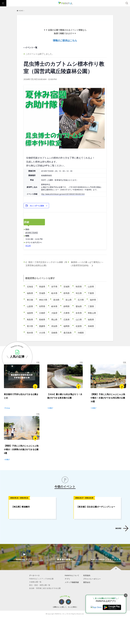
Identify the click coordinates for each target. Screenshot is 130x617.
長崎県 (91, 326)
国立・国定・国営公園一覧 (39, 585)
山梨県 (30, 306)
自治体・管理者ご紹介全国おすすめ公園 (45, 588)
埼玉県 (28, 245)
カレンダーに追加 (37, 205)
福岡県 (66, 326)
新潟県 (56, 299)
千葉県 (91, 293)
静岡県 (66, 306)
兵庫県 (66, 313)
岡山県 (54, 319)
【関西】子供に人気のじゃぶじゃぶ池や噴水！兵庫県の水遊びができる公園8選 (21, 449)
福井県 (93, 299)
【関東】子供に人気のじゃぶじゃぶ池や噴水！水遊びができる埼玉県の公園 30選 (108, 398)
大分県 (42, 332)
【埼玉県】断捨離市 (21, 506)
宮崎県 (54, 332)
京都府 (42, 313)
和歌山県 (92, 313)
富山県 (69, 299)
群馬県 (66, 293)
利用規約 (86, 575)
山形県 (91, 286)
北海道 (30, 286)
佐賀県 (79, 326)
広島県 (66, 319)
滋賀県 (30, 313)
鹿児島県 (67, 332)
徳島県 (91, 319)
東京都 (30, 299)
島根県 (42, 319)
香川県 (30, 326)
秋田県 (79, 286)
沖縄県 (81, 332)
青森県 (42, 286)
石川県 (81, 299)
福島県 (30, 293)
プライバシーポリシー (92, 579)
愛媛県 (42, 326)
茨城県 (42, 293)
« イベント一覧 (30, 47)
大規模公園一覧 (35, 582)
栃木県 (54, 293)
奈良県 (79, 313)
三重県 (91, 306)
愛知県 (79, 306)
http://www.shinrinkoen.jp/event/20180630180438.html (63, 194)
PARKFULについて (72, 575)
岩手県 (54, 286)
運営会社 (86, 582)
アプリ (67, 579)
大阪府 (54, 313)
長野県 (42, 306)
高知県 (54, 326)
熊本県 (30, 332)
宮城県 (66, 286)
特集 (37, 362)
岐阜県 (54, 306)
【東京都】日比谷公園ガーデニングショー (96, 506)
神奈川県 (43, 299)
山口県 (79, 319)
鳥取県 (30, 319)
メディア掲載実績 (72, 582)
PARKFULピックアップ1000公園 (41, 579)
